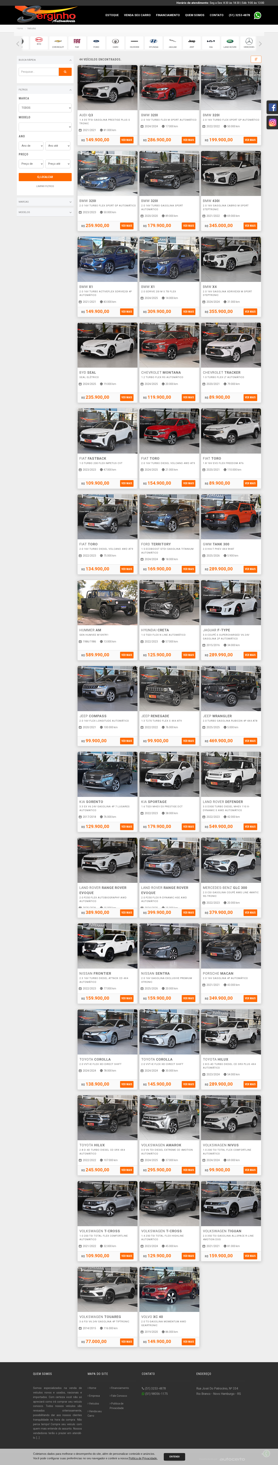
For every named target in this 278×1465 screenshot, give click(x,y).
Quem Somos (194, 15)
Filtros (23, 89)
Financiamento (168, 15)
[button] (17, 44)
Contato (217, 15)
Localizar (46, 177)
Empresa (94, 1395)
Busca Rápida (27, 59)
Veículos (94, 1403)
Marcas (24, 201)
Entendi (174, 1456)
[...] (38, 1437)
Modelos (24, 212)
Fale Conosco (119, 1395)
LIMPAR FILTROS (45, 186)
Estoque (112, 15)
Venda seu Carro (137, 15)
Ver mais (126, 140)
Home (20, 28)
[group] (39, 43)
